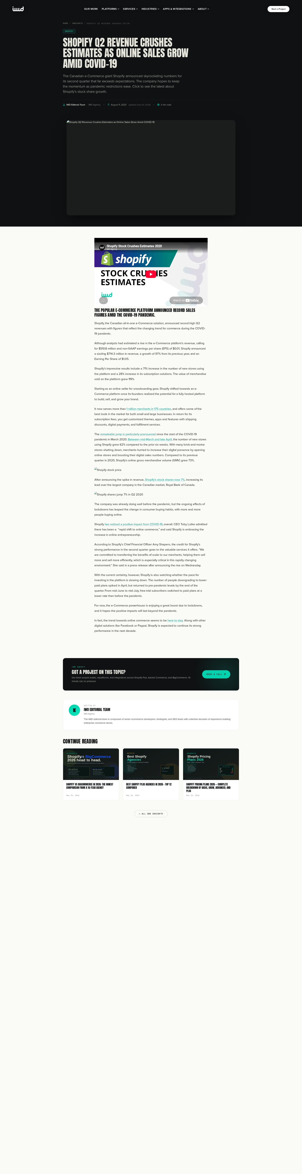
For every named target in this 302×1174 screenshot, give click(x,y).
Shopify (69, 31)
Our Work (91, 9)
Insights (77, 23)
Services (129, 9)
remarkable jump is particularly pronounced (128, 434)
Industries (149, 9)
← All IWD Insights (151, 814)
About (202, 9)
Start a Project (278, 9)
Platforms (109, 9)
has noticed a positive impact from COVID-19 (133, 524)
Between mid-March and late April (150, 439)
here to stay (175, 620)
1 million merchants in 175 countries (148, 408)
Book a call (214, 674)
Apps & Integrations (177, 9)
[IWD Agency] (22, 8)
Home (65, 23)
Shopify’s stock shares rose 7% (165, 479)
